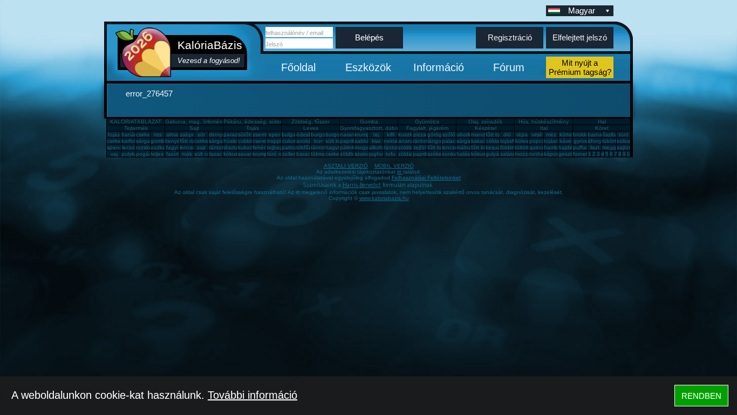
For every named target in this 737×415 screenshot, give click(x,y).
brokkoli (582, 134)
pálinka (349, 147)
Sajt (194, 128)
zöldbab (408, 147)
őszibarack (615, 134)
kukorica (248, 147)
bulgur (289, 134)
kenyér (173, 141)
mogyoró (365, 147)
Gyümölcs (427, 121)
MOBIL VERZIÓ (394, 166)
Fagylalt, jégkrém (427, 128)
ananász (409, 141)
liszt (594, 147)
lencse (188, 147)
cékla (492, 141)
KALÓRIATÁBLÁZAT (135, 121)
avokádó (307, 141)
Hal (602, 121)
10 (629, 154)
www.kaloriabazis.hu (384, 198)
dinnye (217, 134)
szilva (623, 141)
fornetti (581, 154)
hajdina (567, 147)
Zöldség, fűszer (310, 121)
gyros (580, 141)
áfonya (596, 141)
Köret (602, 128)
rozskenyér (149, 147)
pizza (419, 134)
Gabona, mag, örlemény (195, 121)
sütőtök (247, 134)
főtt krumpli (484, 147)
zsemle (261, 134)
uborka (465, 134)
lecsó (128, 147)
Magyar (581, 10)
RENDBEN (701, 395)
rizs (158, 134)
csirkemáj (205, 141)
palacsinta (454, 141)
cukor (289, 141)
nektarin (394, 141)
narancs (350, 134)
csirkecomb (120, 141)
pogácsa (147, 154)
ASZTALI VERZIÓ (346, 166)
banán (129, 134)
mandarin (482, 134)
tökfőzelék (309, 147)
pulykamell (134, 154)
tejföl (420, 147)
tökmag (320, 154)
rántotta (320, 147)
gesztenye (571, 154)
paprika (349, 141)
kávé (565, 141)
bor (318, 141)
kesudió (495, 147)
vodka (158, 147)
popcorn (539, 141)
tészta (230, 147)
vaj (114, 154)
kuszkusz (409, 134)
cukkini (246, 141)
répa (522, 134)
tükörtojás (614, 141)
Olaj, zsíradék (485, 121)
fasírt (172, 154)
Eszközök (368, 67)
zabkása (365, 141)
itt (400, 172)
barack (304, 154)
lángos (435, 141)
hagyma (335, 147)
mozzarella (528, 154)
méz (551, 134)
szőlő (448, 134)
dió (507, 134)
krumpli (363, 134)
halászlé (466, 154)
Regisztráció (510, 37)
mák (187, 154)
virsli (536, 134)
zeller (288, 154)
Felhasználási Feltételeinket (426, 178)
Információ (438, 67)
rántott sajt (397, 147)
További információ (252, 395)
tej (376, 134)
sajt (201, 147)
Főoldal (298, 67)
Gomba (369, 121)
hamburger (557, 147)
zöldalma (409, 154)
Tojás (252, 128)
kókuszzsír (236, 154)
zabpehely (193, 134)
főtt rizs (188, 141)
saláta (507, 154)
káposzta (555, 154)
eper (274, 134)
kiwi (376, 141)
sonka (449, 154)
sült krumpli (339, 141)
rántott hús (426, 141)
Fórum (508, 67)
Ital (544, 128)
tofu (390, 154)
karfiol (128, 141)
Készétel (485, 128)
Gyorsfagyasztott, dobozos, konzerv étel (390, 128)
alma (172, 134)
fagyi (172, 147)
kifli (390, 134)
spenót (115, 147)
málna (464, 147)
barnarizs (599, 134)
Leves (310, 128)
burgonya (323, 134)
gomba (159, 141)
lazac (215, 154)
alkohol (378, 147)
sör (201, 134)
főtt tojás (496, 134)
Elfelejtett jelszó (579, 37)
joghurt (377, 154)
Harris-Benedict (362, 185)
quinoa (538, 147)
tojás (114, 134)
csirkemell (148, 134)
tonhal (537, 154)
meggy (610, 147)
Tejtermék (136, 128)
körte (565, 134)
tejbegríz (278, 147)
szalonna (365, 154)
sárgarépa (221, 141)
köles (521, 141)
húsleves (234, 141)
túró (624, 134)
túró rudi (277, 154)
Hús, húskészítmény (543, 121)
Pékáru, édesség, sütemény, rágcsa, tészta (277, 121)
